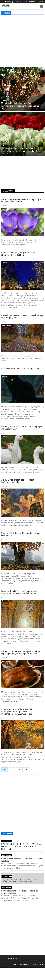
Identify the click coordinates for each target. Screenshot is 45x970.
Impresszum (11, 964)
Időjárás (40, 2)
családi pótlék (30, 2)
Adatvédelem (38, 964)
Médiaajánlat (24, 964)
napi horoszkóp (7, 2)
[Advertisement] (22, 40)
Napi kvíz (19, 2)
